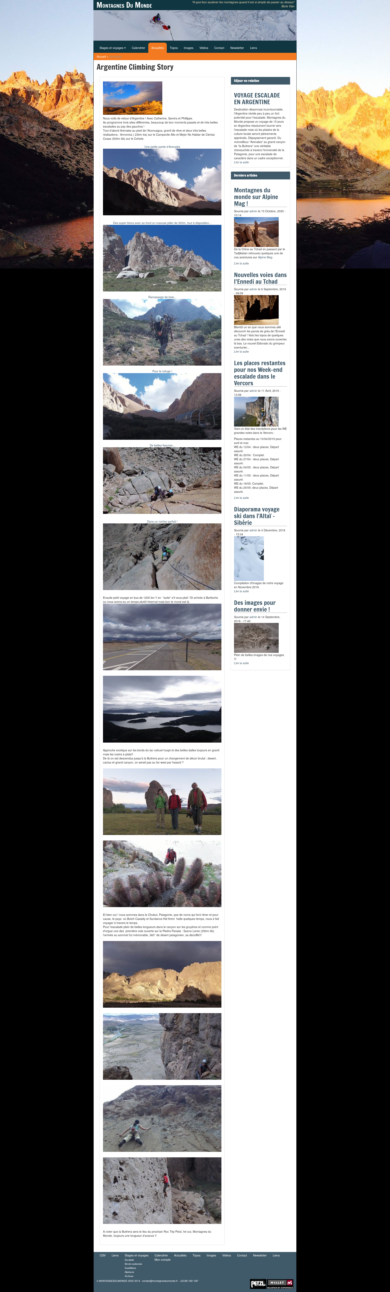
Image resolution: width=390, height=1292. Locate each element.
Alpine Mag (265, 257)
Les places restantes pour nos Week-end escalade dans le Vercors (260, 372)
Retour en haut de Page (236, 1283)
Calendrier (138, 48)
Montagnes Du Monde (124, 5)
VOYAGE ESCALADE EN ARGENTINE (257, 98)
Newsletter (237, 48)
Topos (174, 48)
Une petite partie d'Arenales (162, 147)
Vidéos (203, 48)
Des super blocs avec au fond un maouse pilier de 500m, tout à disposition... (162, 223)
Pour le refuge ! (162, 371)
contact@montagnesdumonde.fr (160, 1280)
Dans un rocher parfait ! (162, 521)
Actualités (157, 48)
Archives (129, 1276)
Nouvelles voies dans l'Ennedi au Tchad (260, 278)
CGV (103, 1255)
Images (188, 48)
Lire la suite (241, 162)
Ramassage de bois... (162, 297)
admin (253, 211)
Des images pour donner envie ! (255, 606)
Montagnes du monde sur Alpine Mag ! (256, 197)
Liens (253, 48)
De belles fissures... (162, 445)
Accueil (101, 56)
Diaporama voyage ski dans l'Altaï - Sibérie (257, 516)
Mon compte (163, 1259)
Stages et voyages (112, 48)
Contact (219, 48)
